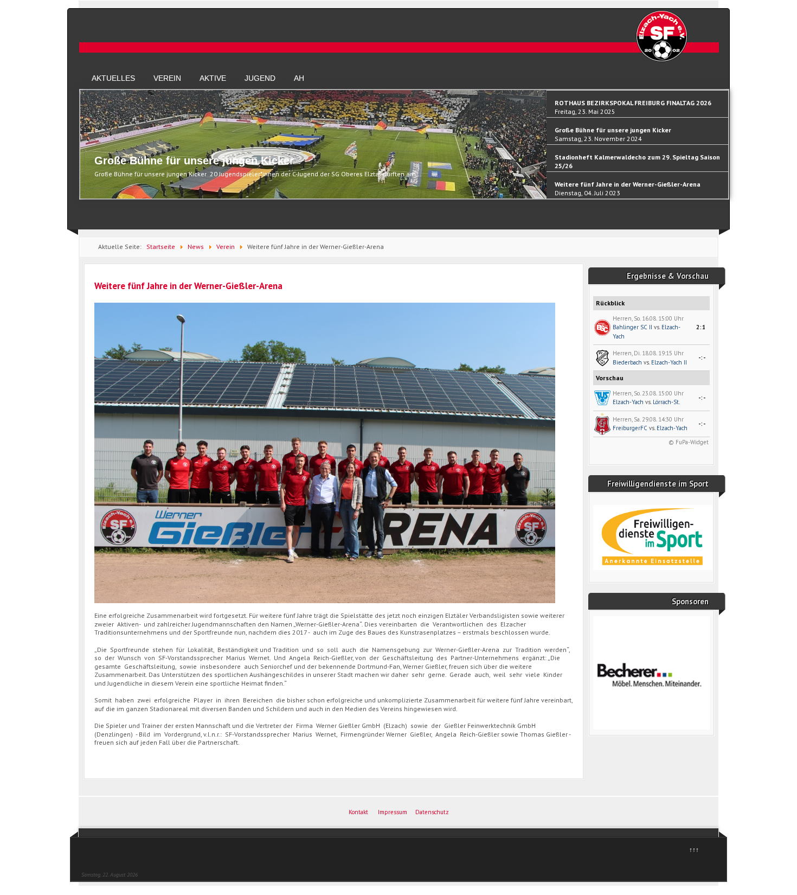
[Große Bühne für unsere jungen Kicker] (313, 196)
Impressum (392, 812)
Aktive (213, 78)
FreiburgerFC (630, 428)
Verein (167, 78)
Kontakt (358, 812)
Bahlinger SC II (632, 327)
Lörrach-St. (666, 402)
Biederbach (627, 362)
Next (723, 149)
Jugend (260, 78)
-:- (702, 357)
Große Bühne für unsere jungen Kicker (194, 161)
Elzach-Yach (628, 402)
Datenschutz (432, 812)
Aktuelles (113, 78)
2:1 (701, 327)
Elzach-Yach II (669, 362)
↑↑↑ (694, 850)
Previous (85, 149)
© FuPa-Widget (689, 442)
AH (299, 78)
